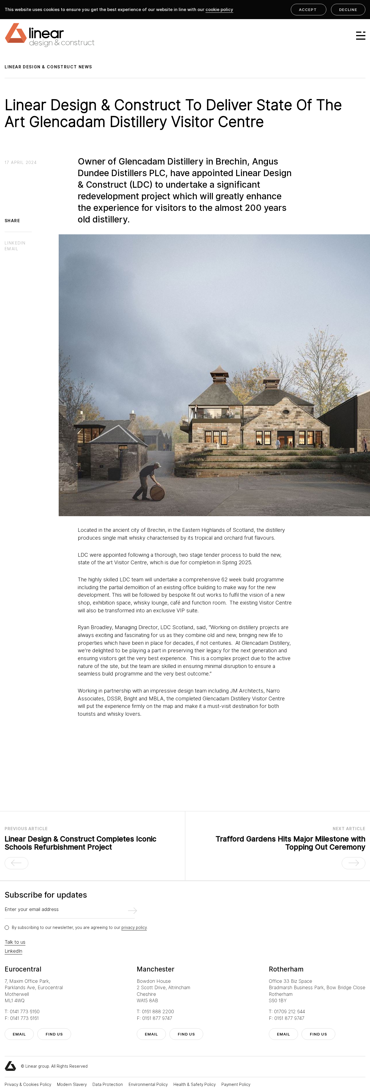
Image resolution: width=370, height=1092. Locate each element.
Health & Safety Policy (195, 1084)
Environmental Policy (149, 1084)
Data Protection (108, 1084)
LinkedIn (13, 951)
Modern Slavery (72, 1084)
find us (54, 1034)
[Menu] (358, 36)
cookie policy (219, 9)
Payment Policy (235, 1084)
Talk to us (15, 942)
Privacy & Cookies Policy (28, 1084)
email (19, 1034)
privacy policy (134, 927)
